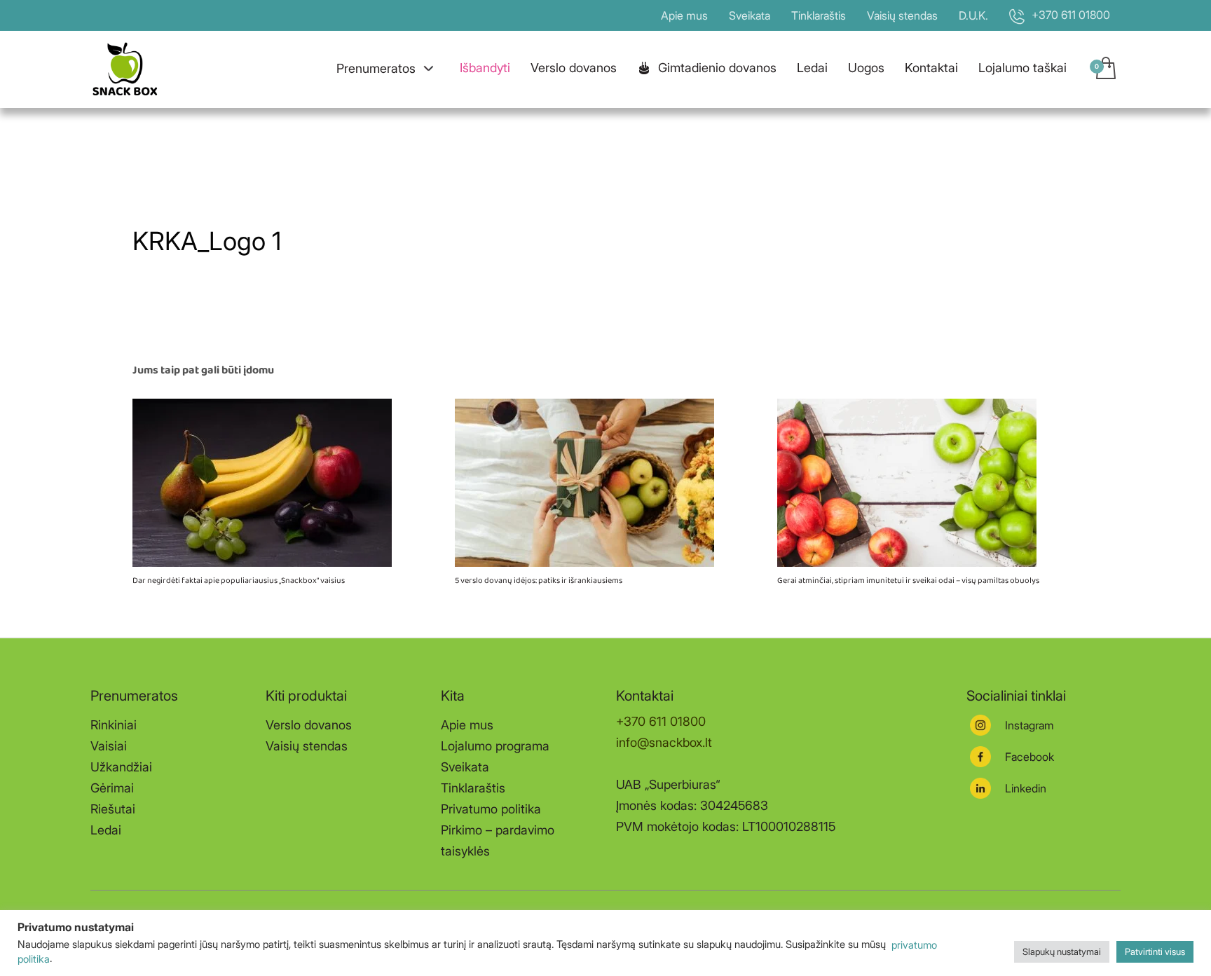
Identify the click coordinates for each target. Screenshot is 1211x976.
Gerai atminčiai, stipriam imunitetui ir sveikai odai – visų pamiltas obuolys (908, 580)
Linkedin (1025, 788)
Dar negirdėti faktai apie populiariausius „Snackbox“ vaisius (238, 580)
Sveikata (749, 15)
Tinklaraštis (818, 15)
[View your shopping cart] (1105, 69)
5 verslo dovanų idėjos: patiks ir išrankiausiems (538, 580)
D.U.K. (973, 15)
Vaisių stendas (902, 15)
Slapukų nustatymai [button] (1061, 951)
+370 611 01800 (661, 721)
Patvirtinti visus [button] (1155, 951)
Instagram (1029, 725)
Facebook (1029, 757)
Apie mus (684, 15)
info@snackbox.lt (664, 742)
